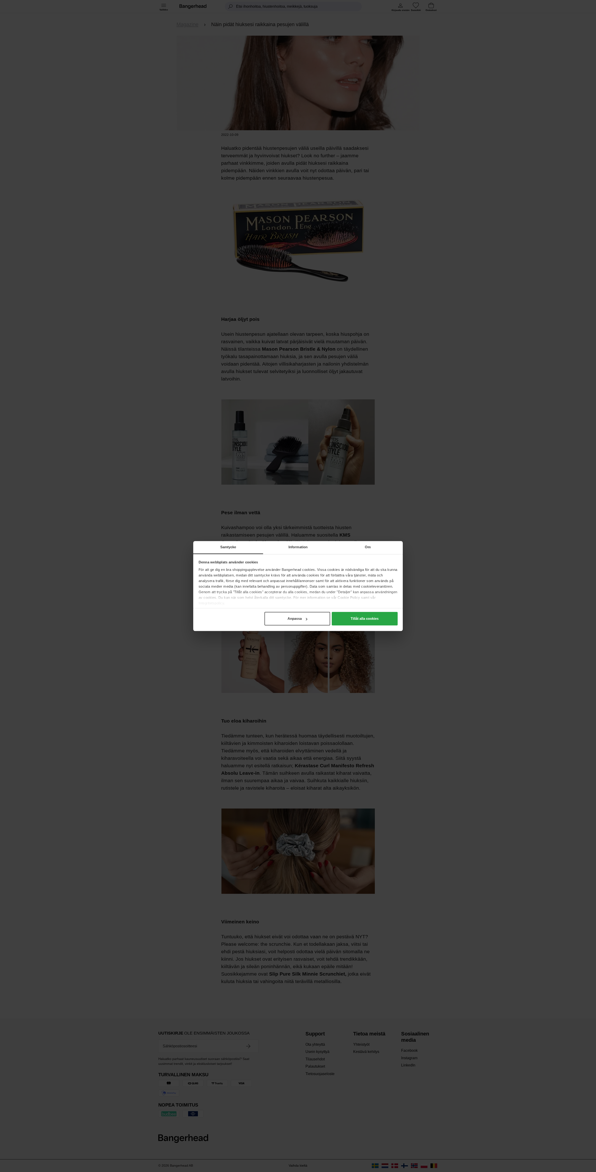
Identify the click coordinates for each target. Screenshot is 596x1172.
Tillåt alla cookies (365, 618)
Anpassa (295, 618)
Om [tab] (368, 547)
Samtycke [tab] (228, 547)
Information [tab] (298, 547)
